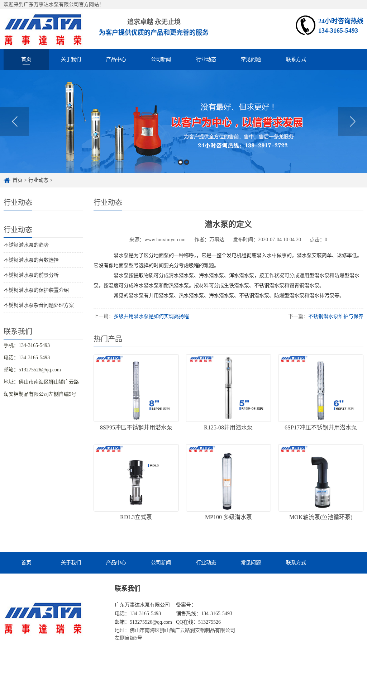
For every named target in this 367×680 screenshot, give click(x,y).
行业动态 (206, 59)
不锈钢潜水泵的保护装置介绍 (36, 290)
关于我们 (71, 59)
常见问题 (251, 59)
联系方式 (296, 59)
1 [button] (180, 162)
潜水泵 (136, 295)
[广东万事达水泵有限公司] (43, 28)
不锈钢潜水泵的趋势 (26, 245)
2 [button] (186, 162)
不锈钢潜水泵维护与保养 (335, 316)
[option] (183, 121)
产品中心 (116, 59)
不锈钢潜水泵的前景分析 (31, 275)
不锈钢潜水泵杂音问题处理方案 (39, 305)
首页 (26, 59)
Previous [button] (14, 121)
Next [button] (352, 121)
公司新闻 (161, 59)
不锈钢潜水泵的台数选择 (31, 260)
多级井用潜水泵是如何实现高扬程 (151, 316)
